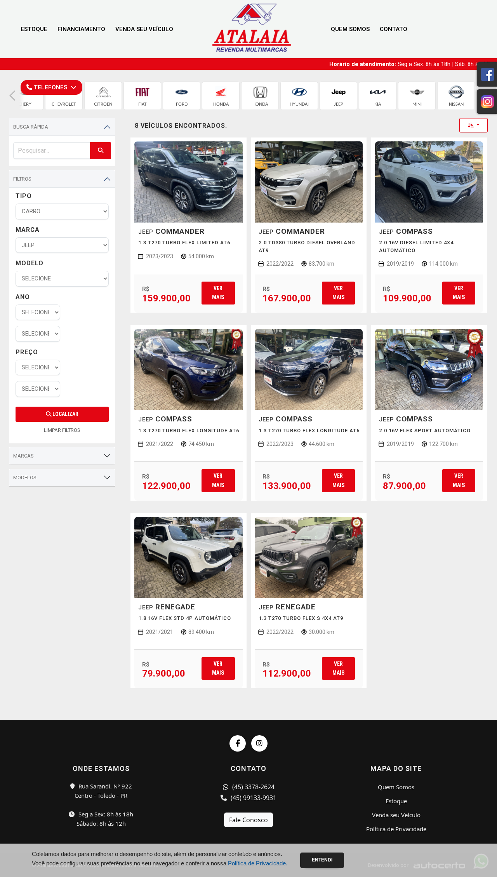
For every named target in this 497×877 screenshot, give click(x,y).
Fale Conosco (248, 820)
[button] (12, 96)
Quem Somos (350, 29)
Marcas (23, 456)
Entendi (322, 860)
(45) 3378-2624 (253, 787)
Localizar (64, 414)
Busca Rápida (30, 127)
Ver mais (218, 292)
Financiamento (81, 29)
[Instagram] (259, 743)
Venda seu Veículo (144, 29)
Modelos (24, 477)
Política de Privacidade (396, 829)
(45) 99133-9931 (252, 797)
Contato (393, 29)
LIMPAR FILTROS (62, 430)
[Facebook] (237, 743)
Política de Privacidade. (257, 863)
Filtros (22, 179)
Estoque (34, 29)
